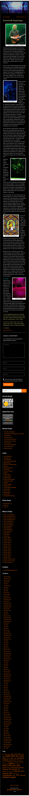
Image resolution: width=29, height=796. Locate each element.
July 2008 (6, 748)
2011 (17, 756)
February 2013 (7, 649)
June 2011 (6, 685)
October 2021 (7, 580)
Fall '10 (10, 330)
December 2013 (7, 633)
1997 (12, 754)
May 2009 (6, 730)
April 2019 (6, 590)
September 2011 (7, 680)
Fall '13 (20, 760)
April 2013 (6, 646)
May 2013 (6, 644)
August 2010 (7, 703)
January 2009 (7, 737)
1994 (3, 754)
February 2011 (7, 692)
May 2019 (6, 589)
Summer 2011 (19, 771)
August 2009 (7, 724)
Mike (18, 764)
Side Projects (15, 767)
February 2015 (7, 615)
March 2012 (6, 669)
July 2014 (6, 624)
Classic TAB (13, 758)
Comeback (20, 758)
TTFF (18, 775)
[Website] (14, 374)
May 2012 (6, 665)
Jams (11, 763)
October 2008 (7, 742)
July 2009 (6, 726)
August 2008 (7, 746)
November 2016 (7, 605)
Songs (21, 767)
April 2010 (6, 710)
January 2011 (7, 694)
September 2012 (7, 658)
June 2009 (6, 728)
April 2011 (6, 689)
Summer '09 (6, 769)
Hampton (21, 762)
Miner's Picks (7, 765)
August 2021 (6, 581)
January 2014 (7, 631)
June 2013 (6, 642)
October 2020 (7, 585)
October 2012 (7, 656)
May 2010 (6, 708)
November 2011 (7, 676)
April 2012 (6, 667)
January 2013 (7, 651)
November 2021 (7, 578)
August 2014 (7, 623)
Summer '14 (11, 771)
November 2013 (7, 635)
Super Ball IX (15, 773)
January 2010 (7, 715)
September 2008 (8, 744)
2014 (8, 758)
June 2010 (6, 707)
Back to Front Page (14, 785)
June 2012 (6, 664)
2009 (7, 756)
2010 (7, 330)
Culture (5, 760)
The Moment (7, 775)
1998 (15, 754)
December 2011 (7, 674)
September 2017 (7, 599)
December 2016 (7, 603)
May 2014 (6, 628)
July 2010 (6, 705)
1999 (19, 754)
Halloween (15, 762)
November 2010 (7, 698)
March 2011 (6, 690)
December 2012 (7, 653)
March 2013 (6, 648)
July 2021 (6, 583)
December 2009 (7, 717)
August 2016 (7, 608)
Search (24, 390)
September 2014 (7, 621)
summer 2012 (7, 773)
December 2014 (7, 617)
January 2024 (7, 576)
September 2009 (8, 723)
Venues (22, 775)
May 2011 (6, 687)
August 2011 (6, 681)
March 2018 (6, 596)
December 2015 (7, 610)
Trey (13, 775)
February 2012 (7, 671)
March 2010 (6, 712)
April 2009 (6, 732)
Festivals (9, 762)
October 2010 (7, 699)
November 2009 (7, 719)
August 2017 (6, 601)
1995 (6, 754)
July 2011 (6, 683)
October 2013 (7, 637)
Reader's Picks (6, 767)
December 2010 (7, 696)
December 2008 (7, 739)
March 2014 (6, 630)
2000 (22, 754)
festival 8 (4, 762)
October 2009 (7, 721)
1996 (9, 754)
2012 (22, 756)
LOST (15, 764)
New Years (16, 765)
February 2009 (7, 735)
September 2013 (7, 639)
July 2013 (6, 640)
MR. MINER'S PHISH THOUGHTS (14, 7)
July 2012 (6, 662)
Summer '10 (16, 769)
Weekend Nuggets (9, 777)
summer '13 (5, 771)
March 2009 (6, 733)
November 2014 (7, 619)
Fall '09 (11, 760)
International (5, 764)
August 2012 (6, 660)
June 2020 (6, 587)
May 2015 (6, 614)
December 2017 (7, 598)
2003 (3, 756)
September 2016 (7, 606)
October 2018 (7, 594)
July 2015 (6, 612)
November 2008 (7, 740)
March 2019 (6, 592)
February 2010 (7, 714)
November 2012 (7, 655)
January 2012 (7, 673)
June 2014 (6, 626)
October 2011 (7, 678)
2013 (4, 758)
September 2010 (7, 701)
